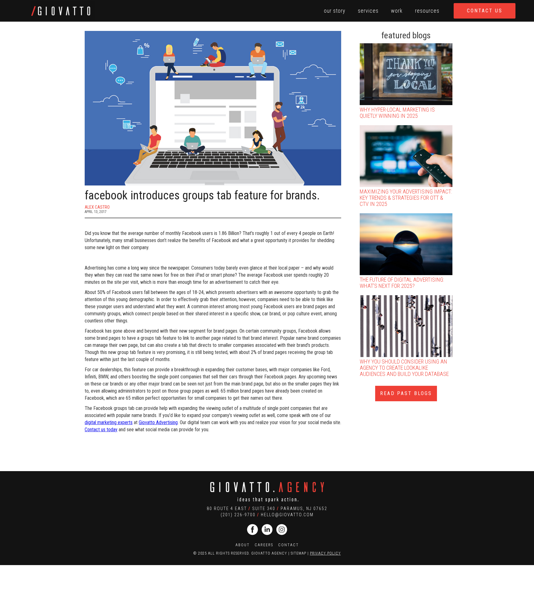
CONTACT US (484, 11)
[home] (63, 10)
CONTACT (288, 545)
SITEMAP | (300, 553)
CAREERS (264, 545)
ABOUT (242, 545)
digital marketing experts (109, 422)
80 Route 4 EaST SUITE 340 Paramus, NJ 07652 (267, 508)
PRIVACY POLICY (325, 553)
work (397, 10)
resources (427, 10)
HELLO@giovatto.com (287, 514)
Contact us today (101, 429)
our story (334, 10)
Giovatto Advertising (158, 422)
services (368, 10)
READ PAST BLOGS (406, 393)
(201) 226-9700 (238, 514)
